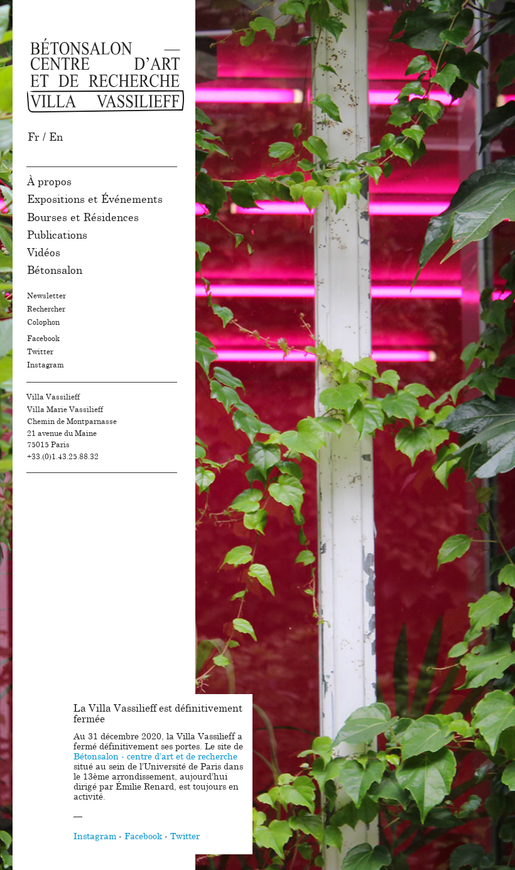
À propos (49, 182)
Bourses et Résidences (83, 217)
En (56, 137)
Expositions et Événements (95, 199)
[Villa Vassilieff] (105, 75)
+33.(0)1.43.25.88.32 (63, 456)
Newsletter (46, 296)
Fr (34, 137)
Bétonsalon (54, 270)
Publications (57, 235)
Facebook (43, 338)
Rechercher (46, 309)
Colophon (43, 322)
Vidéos (43, 252)
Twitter (40, 352)
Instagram (45, 365)
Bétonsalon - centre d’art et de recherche (155, 757)
